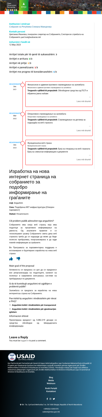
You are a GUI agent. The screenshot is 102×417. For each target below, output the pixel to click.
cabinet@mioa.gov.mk (51, 412)
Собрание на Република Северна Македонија (30, 27)
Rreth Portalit (51, 388)
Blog (51, 377)
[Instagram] (50, 399)
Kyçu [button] (23, 7)
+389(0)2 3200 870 (51, 409)
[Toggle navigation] (97, 5)
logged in (25, 340)
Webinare (51, 383)
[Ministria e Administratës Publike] (11, 5)
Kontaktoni (51, 391)
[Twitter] (54, 399)
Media (51, 380)
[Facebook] (47, 399)
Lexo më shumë (84, 101)
